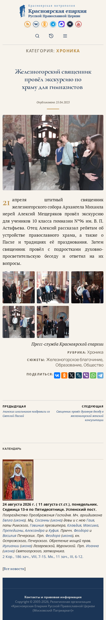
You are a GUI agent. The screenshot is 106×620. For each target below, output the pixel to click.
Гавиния (37, 525)
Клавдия (74, 525)
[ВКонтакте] (57, 375)
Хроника (68, 51)
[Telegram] (100, 375)
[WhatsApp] (93, 375)
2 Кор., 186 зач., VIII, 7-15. (25, 556)
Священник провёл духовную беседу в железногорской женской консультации (79, 413)
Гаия (90, 520)
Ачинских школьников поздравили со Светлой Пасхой (26, 411)
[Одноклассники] (64, 375)
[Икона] (18, 499)
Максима (90, 525)
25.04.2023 (63, 102)
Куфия (53, 530)
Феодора (81, 530)
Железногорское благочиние (74, 359)
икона (20, 520)
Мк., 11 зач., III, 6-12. (65, 556)
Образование (69, 365)
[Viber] (86, 375)
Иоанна (92, 545)
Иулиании (11, 545)
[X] (71, 375)
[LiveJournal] (79, 375)
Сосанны (42, 520)
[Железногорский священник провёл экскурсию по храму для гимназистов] (53, 152)
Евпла (8, 520)
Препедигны (13, 530)
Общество (93, 365)
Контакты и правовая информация (53, 597)
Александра (35, 530)
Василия (9, 535)
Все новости (14, 568)
